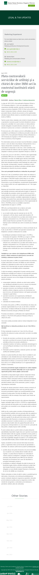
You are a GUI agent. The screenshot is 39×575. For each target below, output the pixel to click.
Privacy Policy (20, 566)
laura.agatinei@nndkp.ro (12, 49)
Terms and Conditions (10, 566)
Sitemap (2, 566)
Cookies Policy (28, 566)
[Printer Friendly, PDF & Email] (19, 95)
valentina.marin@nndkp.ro (13, 61)
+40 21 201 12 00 (11, 52)
